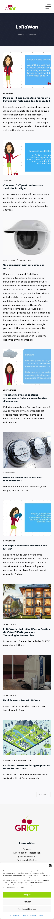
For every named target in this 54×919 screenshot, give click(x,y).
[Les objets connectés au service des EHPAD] (27, 518)
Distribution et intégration (26, 852)
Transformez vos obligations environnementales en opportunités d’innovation (25, 397)
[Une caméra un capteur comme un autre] (27, 237)
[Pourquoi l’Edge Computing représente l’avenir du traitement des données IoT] (27, 70)
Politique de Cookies (27, 860)
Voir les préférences (27, 909)
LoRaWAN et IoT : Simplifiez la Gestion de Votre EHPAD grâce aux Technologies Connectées (26, 632)
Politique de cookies (18, 915)
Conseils (27, 849)
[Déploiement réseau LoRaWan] (27, 672)
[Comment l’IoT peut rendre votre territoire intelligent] (27, 157)
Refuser (27, 902)
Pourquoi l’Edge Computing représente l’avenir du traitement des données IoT (26, 99)
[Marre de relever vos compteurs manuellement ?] (27, 450)
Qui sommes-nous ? (27, 856)
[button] (50, 865)
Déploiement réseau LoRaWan (21, 700)
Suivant (42, 794)
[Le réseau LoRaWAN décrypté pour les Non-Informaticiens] (27, 737)
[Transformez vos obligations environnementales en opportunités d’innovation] (27, 367)
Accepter (27, 894)
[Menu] (48, 6)
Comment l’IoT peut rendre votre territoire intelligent (23, 187)
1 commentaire (25, 260)
